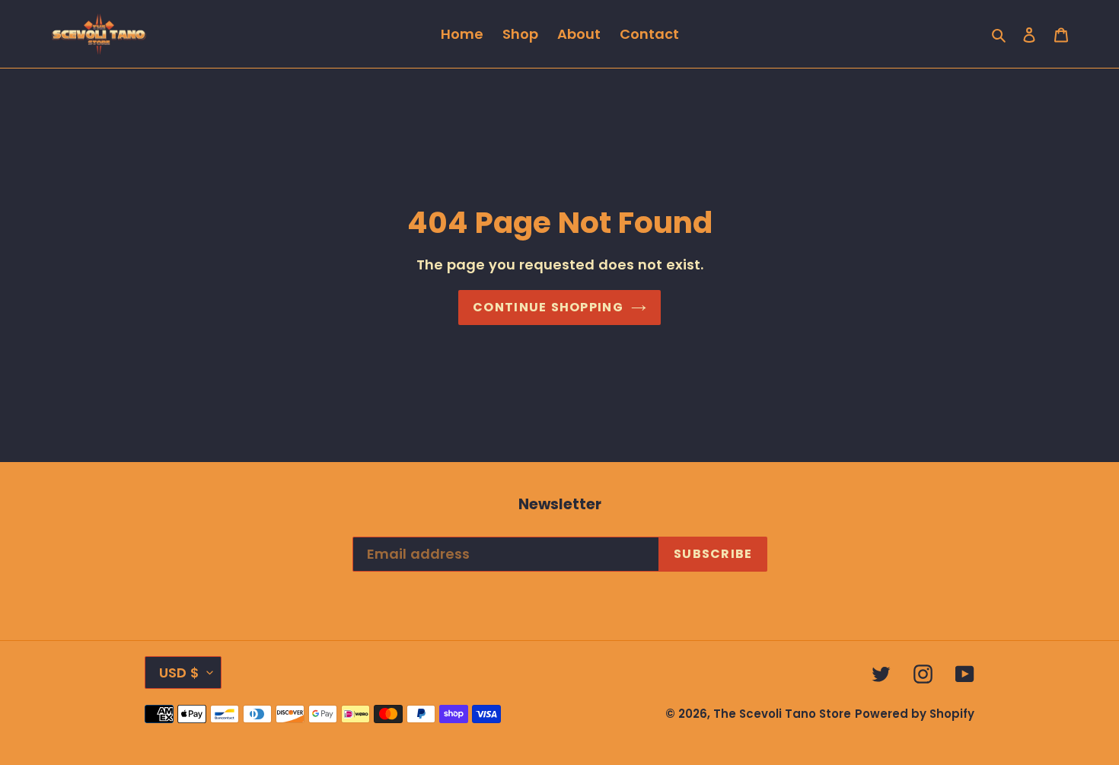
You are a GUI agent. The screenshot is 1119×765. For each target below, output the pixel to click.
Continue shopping (548, 307)
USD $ (179, 672)
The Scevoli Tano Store (782, 714)
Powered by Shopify (914, 714)
